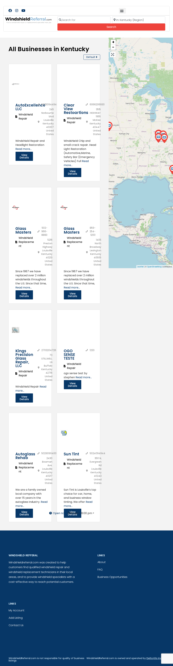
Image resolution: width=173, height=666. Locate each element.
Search (116, 27)
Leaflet (140, 266)
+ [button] (113, 42)
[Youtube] (23, 10)
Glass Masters (23, 230)
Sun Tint (71, 454)
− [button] (113, 47)
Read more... (23, 149)
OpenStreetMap (154, 266)
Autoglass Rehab (25, 455)
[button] (122, 11)
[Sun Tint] (109, 126)
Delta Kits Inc (154, 658)
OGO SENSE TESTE (69, 354)
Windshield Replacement (26, 242)
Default (91, 57)
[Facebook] (10, 10)
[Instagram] (16, 10)
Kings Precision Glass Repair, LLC (24, 358)
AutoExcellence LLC (30, 107)
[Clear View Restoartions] (164, 138)
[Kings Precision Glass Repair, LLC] (158, 138)
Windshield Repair (26, 117)
